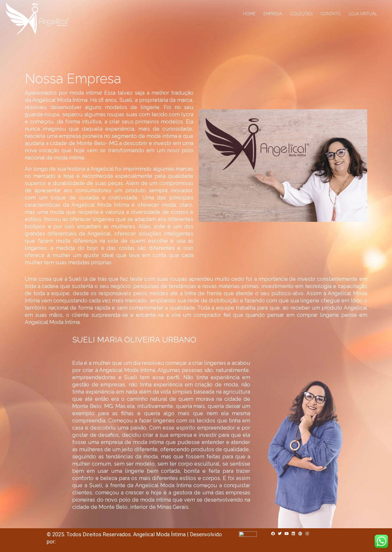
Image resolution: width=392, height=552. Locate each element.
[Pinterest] (300, 533)
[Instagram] (307, 533)
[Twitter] (279, 533)
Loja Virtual (363, 13)
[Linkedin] (293, 533)
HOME (249, 13)
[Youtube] (286, 533)
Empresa (272, 13)
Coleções (301, 13)
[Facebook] (273, 533)
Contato (331, 13)
